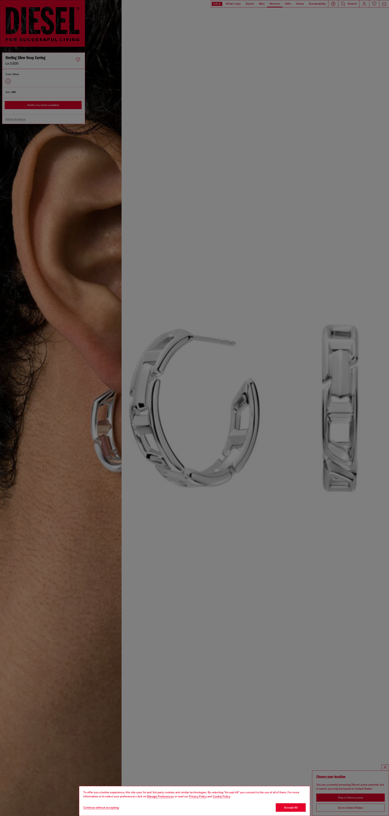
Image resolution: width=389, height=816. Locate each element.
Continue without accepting (101, 807)
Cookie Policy (221, 796)
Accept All (290, 807)
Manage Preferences (160, 796)
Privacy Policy (198, 796)
